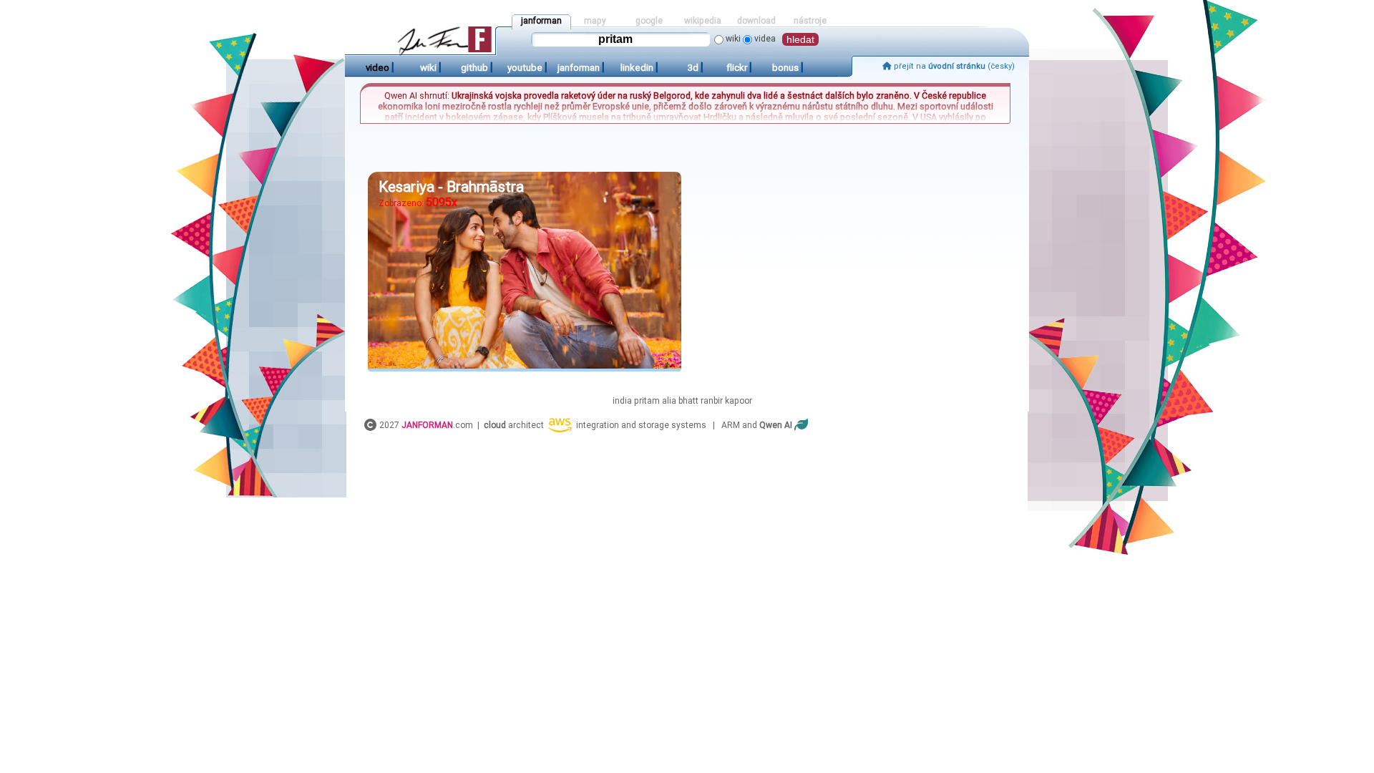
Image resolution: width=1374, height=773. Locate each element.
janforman (541, 21)
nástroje (810, 21)
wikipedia (702, 21)
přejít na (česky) (953, 66)
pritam (647, 401)
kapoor (738, 401)
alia (669, 401)
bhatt (688, 401)
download (756, 21)
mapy (595, 21)
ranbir (712, 401)
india (622, 401)
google (649, 21)
